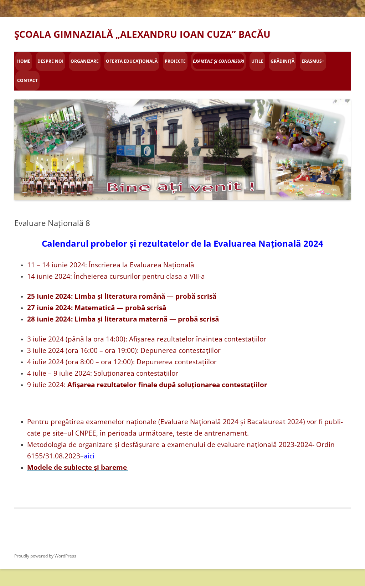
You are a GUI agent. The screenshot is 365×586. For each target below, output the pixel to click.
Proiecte (175, 61)
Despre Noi (50, 61)
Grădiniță (282, 61)
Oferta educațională (132, 61)
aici (89, 455)
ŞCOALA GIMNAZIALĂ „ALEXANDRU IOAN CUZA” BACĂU (142, 34)
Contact (27, 80)
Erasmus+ (313, 61)
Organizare (85, 61)
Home (23, 61)
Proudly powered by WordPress (45, 556)
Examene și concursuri (218, 61)
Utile (257, 61)
